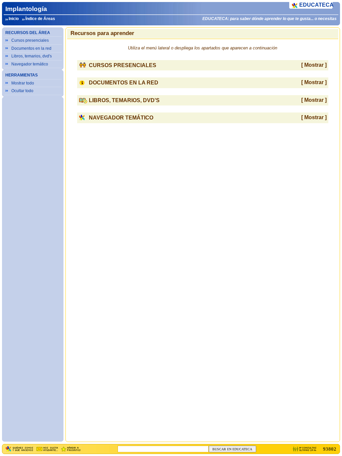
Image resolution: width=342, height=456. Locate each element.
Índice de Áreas (40, 18)
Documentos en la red (31, 48)
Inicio (14, 18)
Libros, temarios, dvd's (31, 56)
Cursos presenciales (30, 40)
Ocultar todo (22, 90)
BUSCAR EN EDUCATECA (232, 449)
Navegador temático (29, 64)
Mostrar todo (22, 83)
